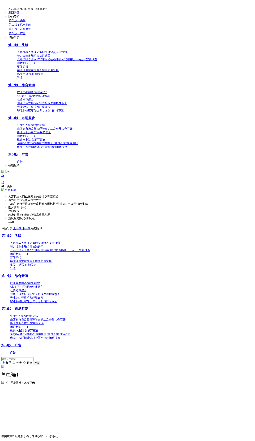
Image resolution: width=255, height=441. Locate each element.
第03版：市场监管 (20, 29)
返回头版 (13, 12)
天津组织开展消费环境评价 (33, 106)
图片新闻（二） (26, 136)
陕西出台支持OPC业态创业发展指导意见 (42, 103)
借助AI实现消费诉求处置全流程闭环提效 (42, 146)
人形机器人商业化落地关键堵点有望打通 (42, 52)
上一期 (17, 228)
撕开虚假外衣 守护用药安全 (34, 132)
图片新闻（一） (26, 63)
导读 (20, 77)
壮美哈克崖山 (25, 99)
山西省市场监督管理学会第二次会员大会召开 (45, 128)
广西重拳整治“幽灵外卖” (32, 92)
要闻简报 (22, 66)
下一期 (26, 228)
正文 (29, 362)
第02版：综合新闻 (20, 24)
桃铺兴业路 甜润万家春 (31, 139)
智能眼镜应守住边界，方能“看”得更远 (40, 110)
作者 (19, 362)
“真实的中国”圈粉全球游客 (33, 95)
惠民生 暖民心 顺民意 (30, 73)
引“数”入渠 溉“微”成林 (31, 125)
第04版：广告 (17, 33)
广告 (20, 161)
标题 (8, 362)
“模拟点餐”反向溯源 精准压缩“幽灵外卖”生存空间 (47, 143)
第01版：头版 (17, 20)
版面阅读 (10, 190)
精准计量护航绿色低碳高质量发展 (38, 70)
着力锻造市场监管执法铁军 (33, 55)
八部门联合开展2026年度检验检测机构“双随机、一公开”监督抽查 (57, 59)
